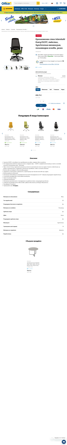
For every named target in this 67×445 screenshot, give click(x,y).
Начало (3, 29)
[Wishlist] (61, 3)
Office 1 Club (24, 8)
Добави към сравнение (55, 103)
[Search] (38, 3)
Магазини (30, 8)
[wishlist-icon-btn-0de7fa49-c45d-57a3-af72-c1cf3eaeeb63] (63, 103)
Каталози (36, 8)
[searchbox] (26, 3)
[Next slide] (29, 67)
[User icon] (57, 3)
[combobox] (45, 3)
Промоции (17, 8)
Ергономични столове (21, 29)
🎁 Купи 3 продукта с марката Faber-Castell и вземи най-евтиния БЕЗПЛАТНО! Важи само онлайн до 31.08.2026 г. (33, 12)
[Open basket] (64, 3)
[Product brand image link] (39, 35)
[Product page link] (11, 126)
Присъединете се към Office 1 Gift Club (49, 64)
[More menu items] (46, 9)
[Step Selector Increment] (43, 101)
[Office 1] (6, 3)
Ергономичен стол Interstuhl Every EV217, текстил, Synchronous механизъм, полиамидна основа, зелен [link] (25, 31)
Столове (13, 29)
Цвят (37, 87)
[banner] (33, 19)
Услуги (42, 8)
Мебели (8, 29)
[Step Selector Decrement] (37, 101)
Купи (41, 105)
